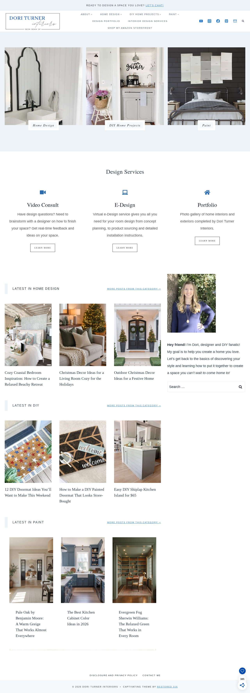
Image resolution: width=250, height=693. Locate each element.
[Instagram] (209, 21)
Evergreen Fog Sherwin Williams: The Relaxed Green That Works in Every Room (134, 624)
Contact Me (152, 675)
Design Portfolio (106, 21)
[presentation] (28, 335)
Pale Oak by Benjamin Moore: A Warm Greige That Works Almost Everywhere (31, 624)
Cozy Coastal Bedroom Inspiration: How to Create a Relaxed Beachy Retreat (27, 378)
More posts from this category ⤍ (134, 289)
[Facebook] (218, 21)
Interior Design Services (148, 21)
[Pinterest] (226, 21)
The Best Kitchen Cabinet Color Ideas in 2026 (81, 618)
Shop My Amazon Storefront (130, 28)
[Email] (235, 21)
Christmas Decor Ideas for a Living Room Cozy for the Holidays (81, 378)
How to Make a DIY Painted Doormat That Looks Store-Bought (81, 495)
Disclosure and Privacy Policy (114, 675)
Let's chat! (155, 5)
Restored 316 (167, 687)
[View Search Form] (243, 21)
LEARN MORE (42, 248)
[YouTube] (201, 21)
